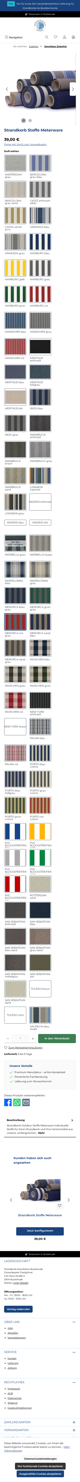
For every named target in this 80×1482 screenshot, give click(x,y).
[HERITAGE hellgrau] (40, 371)
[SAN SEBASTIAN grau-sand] (40, 936)
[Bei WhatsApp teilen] (17, 1102)
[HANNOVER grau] (40, 320)
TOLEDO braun (40, 988)
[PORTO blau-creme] (40, 753)
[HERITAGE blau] (15, 371)
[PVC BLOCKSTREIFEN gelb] (40, 831)
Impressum (14, 1388)
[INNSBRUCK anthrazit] (40, 423)
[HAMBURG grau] (40, 268)
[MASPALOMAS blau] (15, 569)
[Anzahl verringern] (8, 1038)
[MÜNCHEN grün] (40, 674)
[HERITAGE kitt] (15, 397)
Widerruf (12, 1402)
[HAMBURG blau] (40, 241)
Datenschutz (15, 1398)
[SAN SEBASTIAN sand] (15, 989)
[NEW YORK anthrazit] (40, 700)
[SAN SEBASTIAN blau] (40, 910)
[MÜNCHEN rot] (15, 700)
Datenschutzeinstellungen (40, 1458)
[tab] (40, 1126)
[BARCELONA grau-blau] (40, 163)
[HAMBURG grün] (15, 294)
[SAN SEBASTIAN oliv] (40, 962)
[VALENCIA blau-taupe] (40, 1015)
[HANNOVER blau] (15, 320)
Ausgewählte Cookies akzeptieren (40, 1473)
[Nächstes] (73, 89)
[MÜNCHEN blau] (40, 648)
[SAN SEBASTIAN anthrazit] (15, 910)
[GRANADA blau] (40, 215)
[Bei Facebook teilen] (8, 1102)
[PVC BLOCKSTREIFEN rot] (15, 884)
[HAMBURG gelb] (15, 268)
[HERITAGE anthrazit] (40, 346)
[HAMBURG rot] (40, 294)
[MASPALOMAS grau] (40, 569)
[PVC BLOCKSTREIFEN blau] (15, 831)
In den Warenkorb (57, 1038)
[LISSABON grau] (15, 502)
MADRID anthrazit (40, 501)
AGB (10, 1393)
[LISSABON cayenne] (40, 475)
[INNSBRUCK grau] (40, 449)
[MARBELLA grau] (15, 543)
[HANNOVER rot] (15, 346)
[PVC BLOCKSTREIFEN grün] (40, 857)
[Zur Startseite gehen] (40, 25)
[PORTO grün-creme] (15, 805)
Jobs (10, 1328)
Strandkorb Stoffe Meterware (40, 1215)
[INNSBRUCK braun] (15, 449)
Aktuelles (13, 1332)
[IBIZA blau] (40, 397)
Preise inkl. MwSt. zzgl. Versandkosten (25, 144)
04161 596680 (20, 1283)
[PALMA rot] (15, 753)
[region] (40, 89)
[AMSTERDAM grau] (15, 163)
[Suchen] (46, 37)
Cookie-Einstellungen (20, 1407)
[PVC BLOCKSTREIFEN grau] (15, 857)
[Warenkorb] (73, 37)
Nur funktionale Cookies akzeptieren (40, 1466)
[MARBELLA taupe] (40, 543)
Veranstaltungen (17, 1337)
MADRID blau (15, 522)
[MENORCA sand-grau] (15, 648)
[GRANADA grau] (15, 241)
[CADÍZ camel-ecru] (15, 215)
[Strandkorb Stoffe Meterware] (40, 89)
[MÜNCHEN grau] (15, 674)
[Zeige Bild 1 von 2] (23, 120)
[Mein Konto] (64, 37)
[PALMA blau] (40, 726)
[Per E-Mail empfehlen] (26, 1102)
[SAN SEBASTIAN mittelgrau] (15, 962)
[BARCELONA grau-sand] (15, 189)
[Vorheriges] (7, 89)
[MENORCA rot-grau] (15, 621)
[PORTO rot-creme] (40, 805)
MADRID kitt (40, 522)
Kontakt (12, 1358)
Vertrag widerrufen (18, 1309)
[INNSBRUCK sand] (15, 475)
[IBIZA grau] (15, 423)
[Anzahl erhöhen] (33, 1038)
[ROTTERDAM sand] (40, 884)
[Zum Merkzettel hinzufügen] (60, 1206)
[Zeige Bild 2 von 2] (30, 120)
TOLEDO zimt (15, 1015)
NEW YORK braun (15, 726)
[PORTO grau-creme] (40, 779)
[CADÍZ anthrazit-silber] (40, 189)
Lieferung (13, 1363)
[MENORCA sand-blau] (40, 621)
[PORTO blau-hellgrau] (15, 779)
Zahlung (12, 1367)
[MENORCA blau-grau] (15, 595)
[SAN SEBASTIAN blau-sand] (15, 936)
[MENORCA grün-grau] (40, 595)
